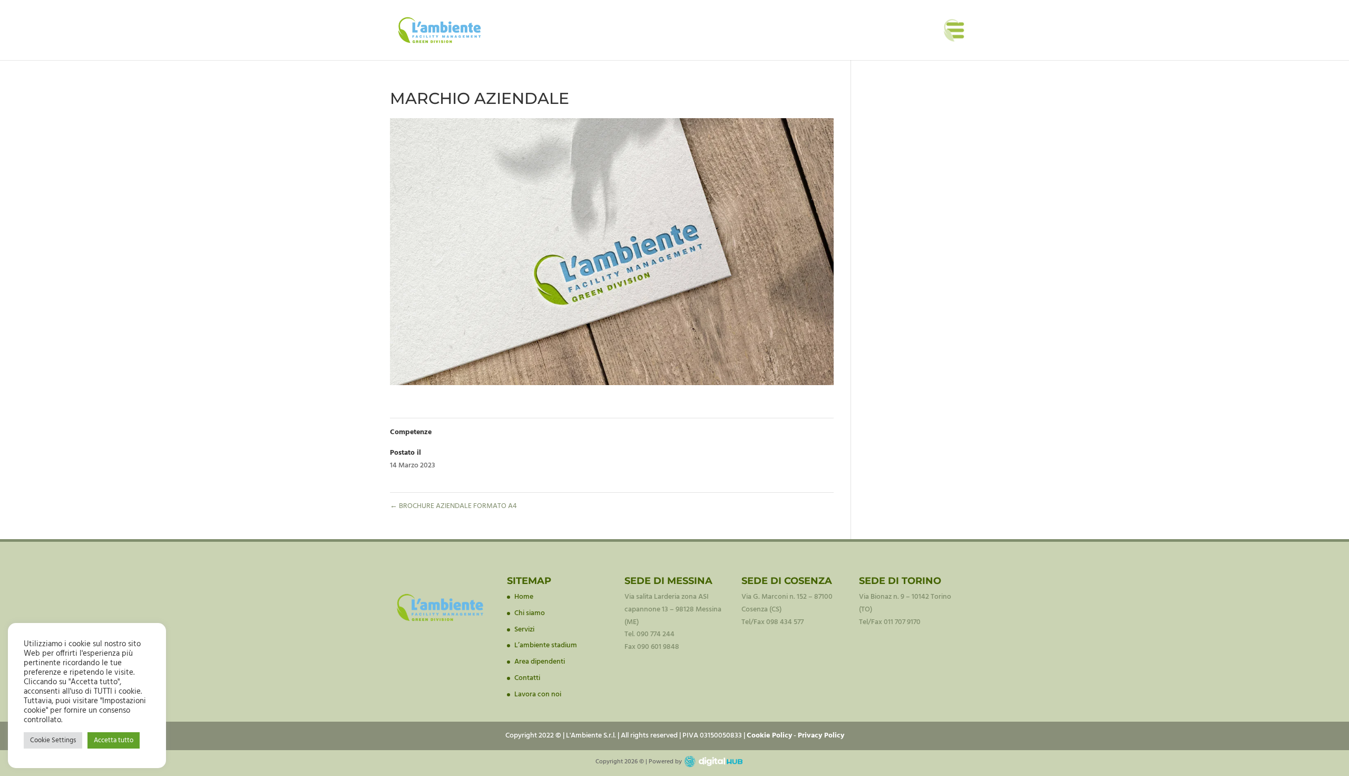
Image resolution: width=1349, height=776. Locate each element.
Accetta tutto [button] (113, 740)
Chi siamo (529, 613)
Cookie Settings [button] (53, 740)
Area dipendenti (539, 662)
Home (523, 597)
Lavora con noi (537, 694)
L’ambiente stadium (545, 645)
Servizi (524, 630)
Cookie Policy (769, 736)
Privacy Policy (821, 736)
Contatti (527, 678)
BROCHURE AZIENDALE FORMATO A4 (453, 506)
